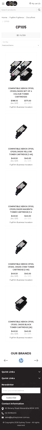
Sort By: (5, 42)
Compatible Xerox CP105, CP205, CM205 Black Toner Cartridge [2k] (21, 324)
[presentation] (6, 360)
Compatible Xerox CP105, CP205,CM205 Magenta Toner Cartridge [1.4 (21, 209)
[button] (21, 35)
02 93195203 (10, 413)
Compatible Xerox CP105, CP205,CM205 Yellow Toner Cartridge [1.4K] (21, 152)
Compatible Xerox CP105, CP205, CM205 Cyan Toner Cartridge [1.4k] (21, 267)
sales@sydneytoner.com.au (17, 417)
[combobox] (21, 9)
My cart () (36, 4)
